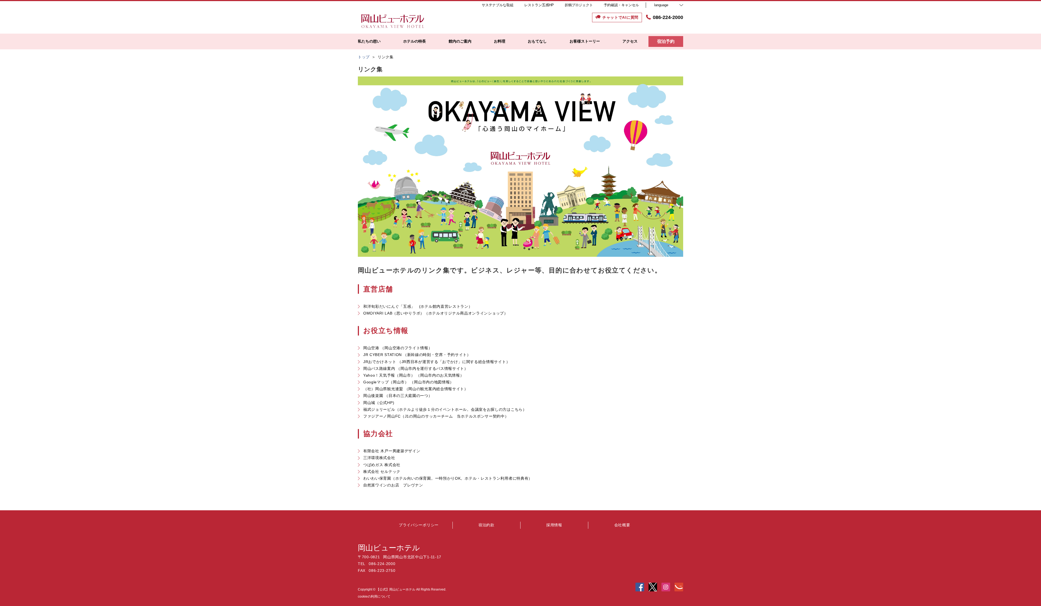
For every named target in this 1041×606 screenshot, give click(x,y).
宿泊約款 (486, 525)
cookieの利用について (374, 596)
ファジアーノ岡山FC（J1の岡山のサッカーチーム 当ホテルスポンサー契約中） (436, 416)
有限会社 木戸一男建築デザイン (391, 451)
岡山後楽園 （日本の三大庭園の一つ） (397, 395)
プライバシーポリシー (419, 525)
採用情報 (554, 525)
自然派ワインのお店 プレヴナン (393, 485)
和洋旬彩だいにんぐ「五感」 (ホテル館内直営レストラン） (418, 306)
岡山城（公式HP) (378, 402)
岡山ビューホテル (389, 548)
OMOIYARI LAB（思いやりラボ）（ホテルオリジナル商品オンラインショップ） (435, 313)
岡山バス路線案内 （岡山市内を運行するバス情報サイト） (415, 368)
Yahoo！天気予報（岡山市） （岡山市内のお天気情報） (413, 375)
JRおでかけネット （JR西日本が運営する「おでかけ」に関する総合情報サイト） (436, 362)
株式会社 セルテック (381, 471)
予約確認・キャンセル (621, 5)
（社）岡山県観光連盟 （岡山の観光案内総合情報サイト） (415, 389)
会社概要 (622, 525)
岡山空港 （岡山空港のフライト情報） (397, 348)
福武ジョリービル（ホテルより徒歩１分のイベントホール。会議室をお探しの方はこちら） (445, 409)
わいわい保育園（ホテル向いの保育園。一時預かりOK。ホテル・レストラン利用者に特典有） (447, 478)
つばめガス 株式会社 (381, 465)
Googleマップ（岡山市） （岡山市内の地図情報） (408, 382)
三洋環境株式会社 (379, 458)
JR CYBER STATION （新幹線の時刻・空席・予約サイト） (417, 354)
